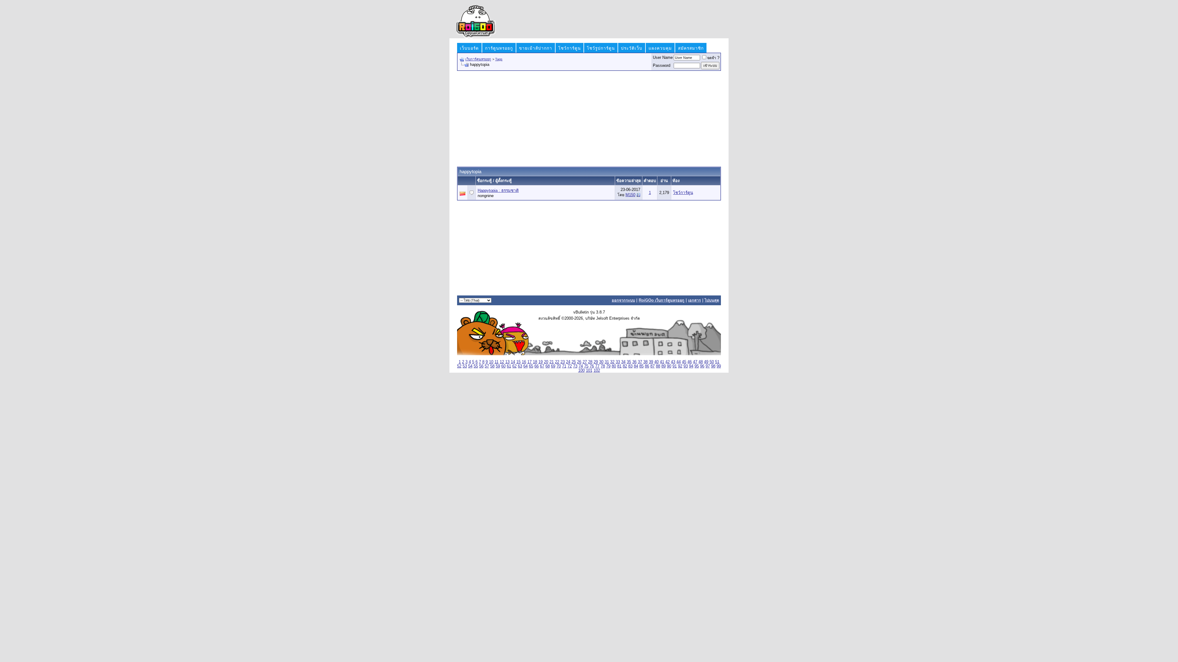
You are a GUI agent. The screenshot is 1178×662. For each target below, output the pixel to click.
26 (579, 362)
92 (680, 366)
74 (581, 366)
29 (596, 362)
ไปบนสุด (712, 300)
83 (630, 366)
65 (531, 366)
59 (498, 366)
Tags (498, 59)
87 (652, 366)
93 (685, 366)
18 (535, 362)
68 (547, 366)
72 (570, 366)
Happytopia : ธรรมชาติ (498, 190)
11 (497, 362)
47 (695, 362)
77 (597, 366)
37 (640, 362)
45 (684, 362)
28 (590, 362)
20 (546, 362)
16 (524, 362)
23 (562, 362)
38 (645, 362)
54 (470, 366)
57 (487, 366)
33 (618, 362)
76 (592, 366)
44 (678, 362)
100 (581, 370)
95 (697, 366)
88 (658, 366)
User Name (663, 57)
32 (612, 362)
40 (656, 362)
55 (476, 366)
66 (536, 366)
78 (603, 366)
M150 (630, 195)
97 (708, 366)
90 (669, 366)
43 (673, 362)
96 (702, 366)
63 (520, 366)
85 (641, 366)
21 (551, 362)
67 (542, 366)
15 (518, 362)
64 (525, 366)
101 (589, 370)
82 (625, 366)
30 (601, 362)
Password (661, 65)
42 (667, 362)
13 (507, 362)
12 (502, 362)
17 (529, 362)
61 (509, 366)
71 (564, 366)
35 (629, 362)
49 (706, 362)
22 (557, 362)
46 (689, 362)
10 (491, 362)
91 (674, 366)
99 (719, 366)
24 (568, 362)
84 (636, 366)
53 (465, 366)
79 (608, 366)
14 (513, 362)
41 (662, 362)
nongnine (486, 196)
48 (701, 362)
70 (558, 366)
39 (651, 362)
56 (481, 366)
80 (614, 366)
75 (586, 366)
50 (712, 362)
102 (597, 370)
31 (607, 362)
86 (647, 366)
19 (540, 362)
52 (459, 366)
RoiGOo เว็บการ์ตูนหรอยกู (661, 300)
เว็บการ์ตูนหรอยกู (478, 59)
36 (634, 362)
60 (503, 366)
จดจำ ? (713, 58)
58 (492, 366)
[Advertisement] (589, 118)
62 (514, 366)
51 (717, 362)
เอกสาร (694, 300)
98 (713, 366)
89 (663, 366)
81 (619, 366)
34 (623, 362)
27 (585, 362)
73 (575, 366)
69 (553, 366)
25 (574, 362)
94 (691, 366)
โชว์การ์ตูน (683, 192)
